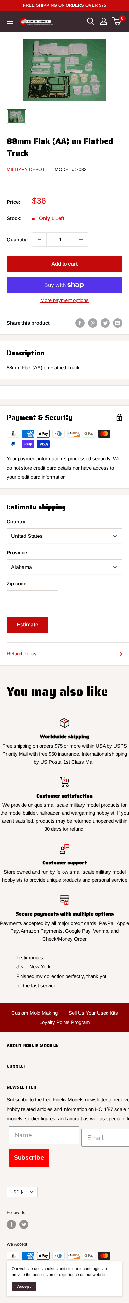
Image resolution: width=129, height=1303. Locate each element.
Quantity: (17, 239)
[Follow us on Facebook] (11, 1224)
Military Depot (26, 169)
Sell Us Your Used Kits (93, 1013)
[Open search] (90, 21)
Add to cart (64, 264)
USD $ (16, 1191)
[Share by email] (117, 323)
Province (17, 552)
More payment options (64, 300)
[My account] (103, 21)
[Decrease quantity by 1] (39, 239)
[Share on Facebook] (80, 323)
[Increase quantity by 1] (81, 239)
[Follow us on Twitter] (23, 1224)
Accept (24, 1286)
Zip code (16, 583)
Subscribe (29, 1157)
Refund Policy (22, 653)
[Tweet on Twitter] (105, 323)
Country (16, 521)
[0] (117, 21)
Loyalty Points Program (64, 1022)
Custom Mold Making (34, 1013)
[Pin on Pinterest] (92, 323)
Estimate (27, 624)
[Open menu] (10, 21)
